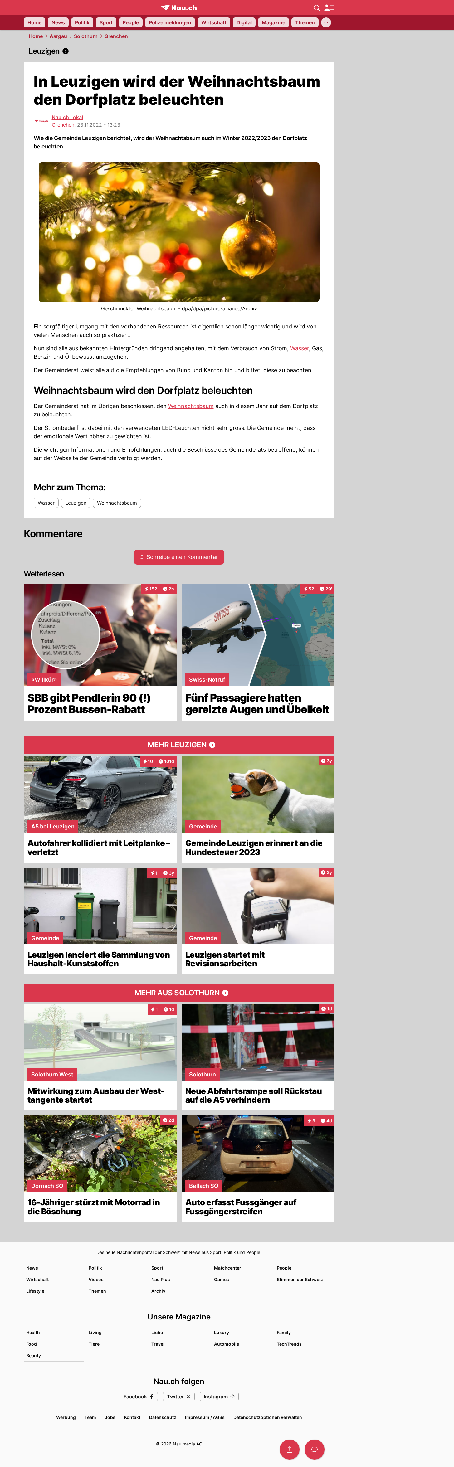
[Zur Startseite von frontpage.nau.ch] (179, 8)
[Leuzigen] (179, 51)
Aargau (58, 36)
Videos (96, 1279)
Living (95, 1332)
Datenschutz (162, 1417)
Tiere (94, 1344)
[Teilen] (290, 1450)
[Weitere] (326, 22)
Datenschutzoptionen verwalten (267, 1417)
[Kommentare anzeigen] (315, 1450)
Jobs (110, 1417)
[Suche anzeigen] (317, 7)
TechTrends (289, 1344)
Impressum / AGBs (205, 1417)
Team (90, 1417)
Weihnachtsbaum (191, 406)
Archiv (158, 1291)
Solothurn (86, 36)
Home (36, 36)
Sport (157, 1267)
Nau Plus (160, 1279)
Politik (95, 1267)
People (284, 1267)
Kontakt (132, 1417)
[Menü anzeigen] (329, 7)
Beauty (33, 1355)
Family (284, 1332)
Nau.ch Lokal (67, 117)
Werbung (66, 1417)
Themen (97, 1291)
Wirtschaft (37, 1279)
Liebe (157, 1332)
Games (221, 1279)
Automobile (226, 1344)
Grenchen (116, 36)
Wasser (299, 348)
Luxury (221, 1332)
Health (33, 1332)
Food (31, 1344)
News (32, 1267)
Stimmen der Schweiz (300, 1279)
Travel (157, 1344)
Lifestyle (35, 1291)
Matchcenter (227, 1267)
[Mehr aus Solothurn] (179, 993)
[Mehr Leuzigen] (179, 745)
